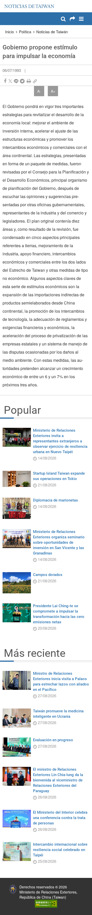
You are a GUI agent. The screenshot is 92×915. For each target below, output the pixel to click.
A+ (53, 91)
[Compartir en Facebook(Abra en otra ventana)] (5, 81)
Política (25, 31)
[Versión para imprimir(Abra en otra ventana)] (28, 81)
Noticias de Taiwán (52, 31)
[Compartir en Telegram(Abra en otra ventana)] (22, 81)
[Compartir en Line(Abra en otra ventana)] (16, 81)
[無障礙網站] (46, 903)
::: (5, 2)
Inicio (9, 31)
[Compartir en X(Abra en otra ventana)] (10, 81)
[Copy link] (35, 81)
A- (39, 91)
